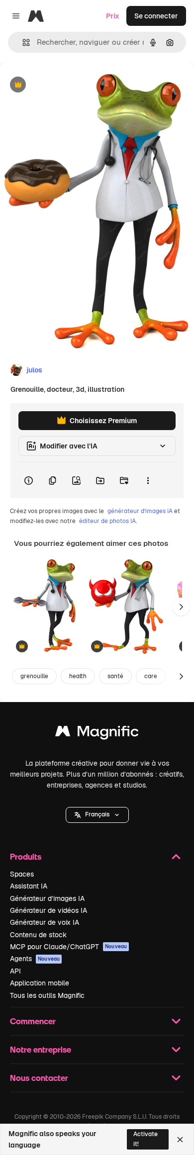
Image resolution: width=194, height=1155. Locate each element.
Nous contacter (39, 1077)
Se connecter (156, 15)
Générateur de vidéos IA (48, 910)
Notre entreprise (40, 1049)
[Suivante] (181, 606)
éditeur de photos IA (107, 521)
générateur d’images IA (140, 511)
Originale (66, 85)
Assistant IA (28, 886)
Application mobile (39, 982)
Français (97, 814)
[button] (97, 815)
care (150, 676)
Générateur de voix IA (44, 922)
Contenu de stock (38, 934)
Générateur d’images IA (47, 898)
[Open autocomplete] (22, 42)
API (15, 971)
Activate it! (145, 1139)
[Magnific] (97, 733)
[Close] (180, 1140)
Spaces (22, 874)
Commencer (33, 1021)
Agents (35, 958)
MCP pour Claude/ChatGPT (68, 946)
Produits (25, 856)
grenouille (34, 676)
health (78, 676)
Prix (112, 15)
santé (115, 676)
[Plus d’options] (148, 480)
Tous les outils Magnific (47, 995)
